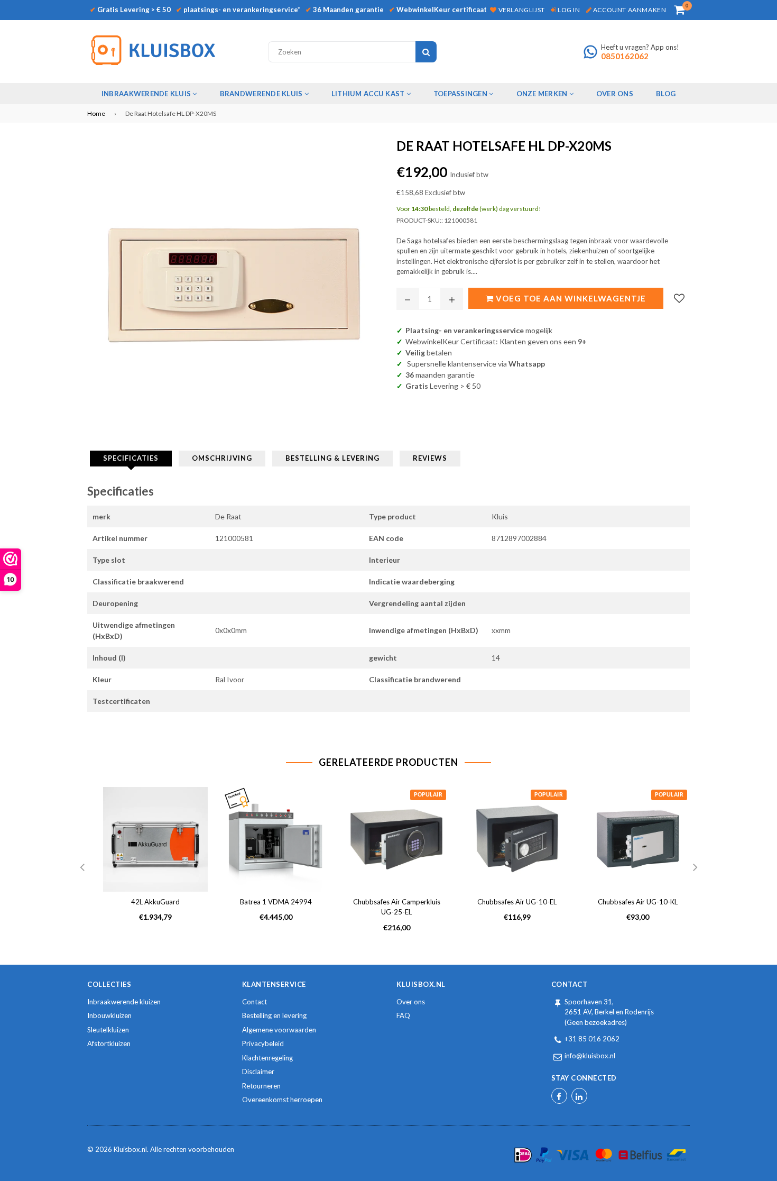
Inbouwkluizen (109, 1015)
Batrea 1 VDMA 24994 (276, 902)
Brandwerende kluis (262, 93)
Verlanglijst (520, 10)
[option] (147, 863)
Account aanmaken (628, 10)
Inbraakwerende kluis (146, 93)
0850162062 (625, 56)
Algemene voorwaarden (279, 1030)
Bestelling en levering (274, 1015)
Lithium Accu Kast (368, 93)
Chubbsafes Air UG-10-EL (517, 902)
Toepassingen (461, 93)
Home (96, 113)
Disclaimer (258, 1071)
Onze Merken (542, 93)
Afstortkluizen (109, 1043)
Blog (666, 93)
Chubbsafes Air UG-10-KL (638, 902)
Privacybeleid (263, 1043)
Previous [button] (82, 868)
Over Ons (614, 93)
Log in (568, 10)
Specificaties (131, 458)
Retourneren (261, 1086)
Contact (254, 1001)
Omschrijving (222, 458)
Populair (428, 795)
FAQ (403, 1015)
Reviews (430, 458)
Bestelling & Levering (332, 458)
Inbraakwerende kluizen (124, 1001)
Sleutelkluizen (108, 1030)
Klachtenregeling (267, 1058)
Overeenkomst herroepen (282, 1099)
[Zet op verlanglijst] (679, 298)
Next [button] (695, 868)
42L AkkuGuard (155, 902)
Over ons (410, 1001)
